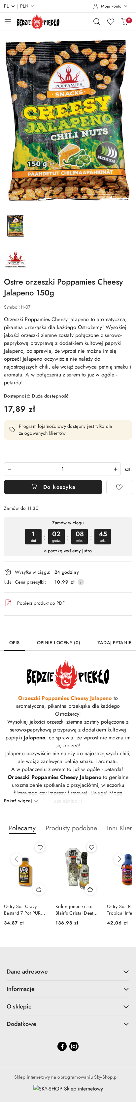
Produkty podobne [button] (71, 828)
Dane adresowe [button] (27, 971)
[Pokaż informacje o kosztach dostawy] (81, 582)
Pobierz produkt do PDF (41, 603)
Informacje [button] (21, 989)
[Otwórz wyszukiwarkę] (96, 21)
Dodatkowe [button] (21, 1024)
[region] (68, 536)
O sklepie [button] (19, 1006)
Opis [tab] (14, 642)
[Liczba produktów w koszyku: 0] (124, 21)
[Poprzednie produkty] (16, 859)
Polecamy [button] (22, 828)
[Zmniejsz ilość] (9, 469)
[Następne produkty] (119, 859)
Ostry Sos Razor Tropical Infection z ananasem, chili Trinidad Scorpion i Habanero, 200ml (75, 909)
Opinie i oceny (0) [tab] (59, 642)
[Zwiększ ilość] (115, 469)
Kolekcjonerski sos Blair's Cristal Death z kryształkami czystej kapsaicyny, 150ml (25, 909)
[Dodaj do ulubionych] (119, 487)
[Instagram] (74, 1046)
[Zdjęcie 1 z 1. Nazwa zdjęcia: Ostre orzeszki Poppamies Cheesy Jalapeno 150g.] (15, 226)
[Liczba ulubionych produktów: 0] (110, 21)
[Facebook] (62, 1046)
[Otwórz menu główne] (8, 21)
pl (6, 6)
